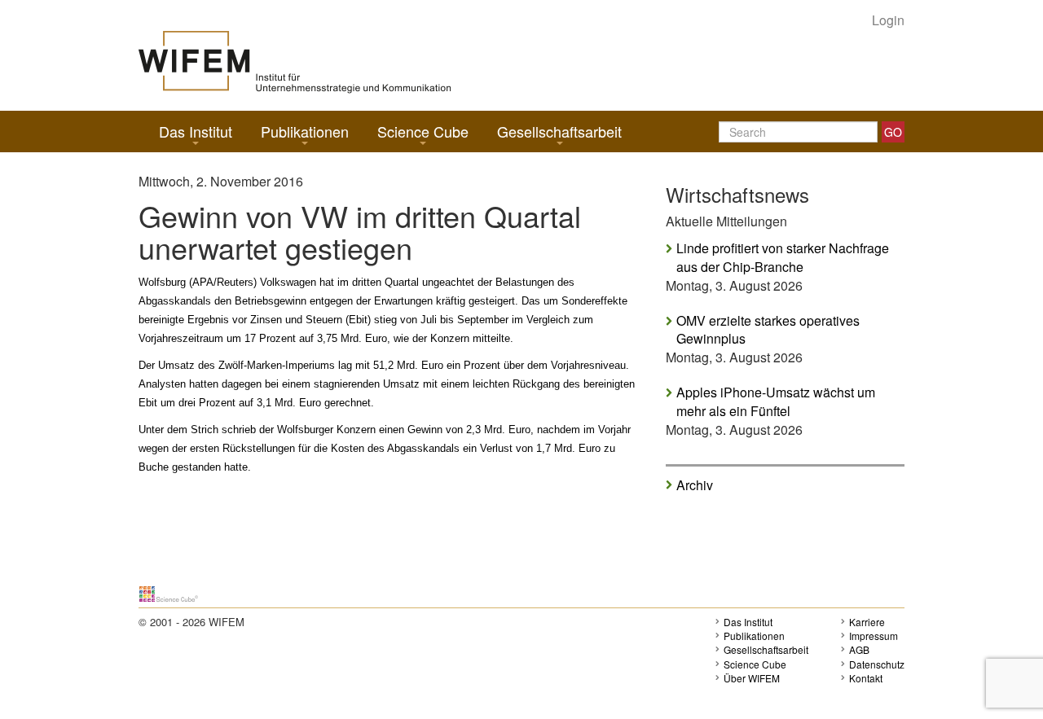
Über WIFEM (752, 678)
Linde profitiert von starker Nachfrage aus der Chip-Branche (782, 257)
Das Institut (195, 131)
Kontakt (865, 678)
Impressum (873, 635)
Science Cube (423, 131)
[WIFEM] (295, 60)
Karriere (867, 622)
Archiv (694, 484)
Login (888, 20)
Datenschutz (876, 664)
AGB (859, 649)
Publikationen (305, 131)
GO (893, 132)
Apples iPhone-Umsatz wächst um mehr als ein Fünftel (775, 402)
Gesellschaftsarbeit (559, 131)
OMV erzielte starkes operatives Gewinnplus (768, 330)
